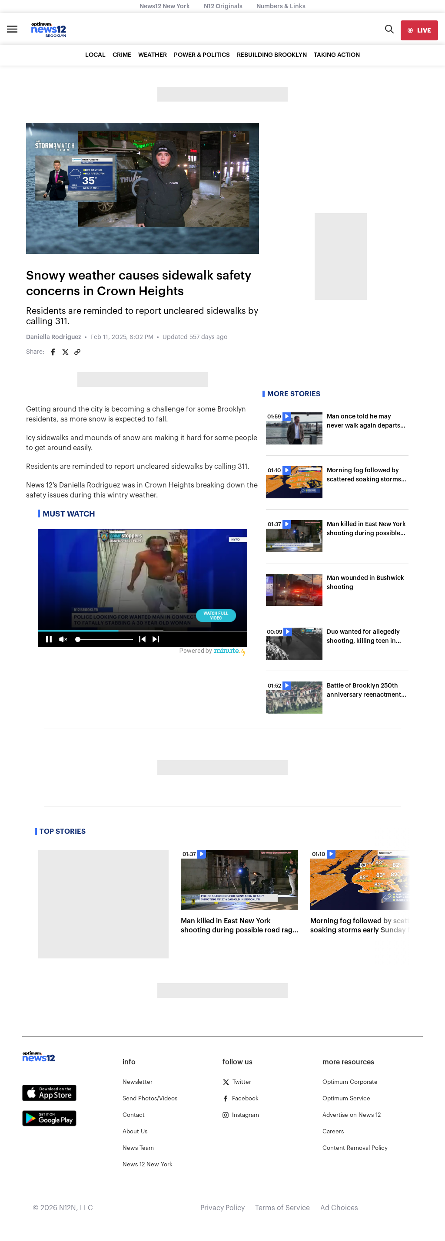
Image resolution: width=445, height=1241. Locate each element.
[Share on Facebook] (53, 352)
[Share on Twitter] (65, 352)
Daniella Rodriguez (53, 337)
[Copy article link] (77, 352)
